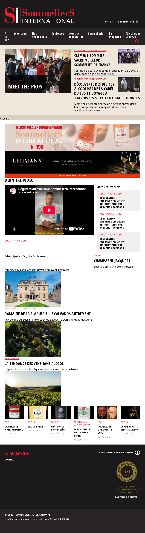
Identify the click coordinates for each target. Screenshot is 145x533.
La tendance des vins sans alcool (34, 363)
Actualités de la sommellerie (90, 50)
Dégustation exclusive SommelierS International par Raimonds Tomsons (48, 248)
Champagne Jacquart (112, 260)
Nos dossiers (15, 80)
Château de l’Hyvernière (58, 428)
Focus (97, 255)
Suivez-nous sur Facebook (116, 452)
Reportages (20, 33)
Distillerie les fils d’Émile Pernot (82, 432)
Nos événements (39, 35)
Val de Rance (35, 426)
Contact (10, 459)
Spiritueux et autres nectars (90, 79)
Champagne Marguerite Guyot (104, 429)
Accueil (4, 118)
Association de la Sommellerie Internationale (126, 477)
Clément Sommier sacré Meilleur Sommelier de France (92, 60)
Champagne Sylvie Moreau (129, 428)
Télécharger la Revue (133, 35)
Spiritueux (57, 33)
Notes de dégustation (76, 35)
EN (111, 21)
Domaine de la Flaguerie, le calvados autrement (48, 313)
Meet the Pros (25, 86)
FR (106, 21)
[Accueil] (54, 15)
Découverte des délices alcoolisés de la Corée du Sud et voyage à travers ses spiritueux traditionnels (107, 91)
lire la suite (11, 262)
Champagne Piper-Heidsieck (14, 428)
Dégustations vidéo (16, 240)
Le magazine (115, 35)
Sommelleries (96, 33)
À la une (7, 37)
